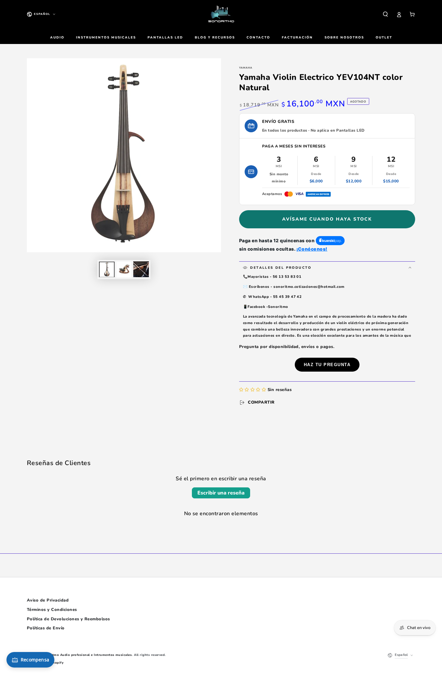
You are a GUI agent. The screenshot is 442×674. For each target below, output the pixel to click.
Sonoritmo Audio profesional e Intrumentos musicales (86, 655)
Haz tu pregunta (327, 364)
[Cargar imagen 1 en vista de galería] (107, 269)
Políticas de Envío (46, 628)
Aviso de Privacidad (48, 600)
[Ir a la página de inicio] (221, 14)
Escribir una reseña (221, 492)
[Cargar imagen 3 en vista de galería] (141, 269)
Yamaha (245, 68)
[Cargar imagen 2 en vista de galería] (124, 269)
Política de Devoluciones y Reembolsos (68, 619)
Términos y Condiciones (52, 610)
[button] (385, 14)
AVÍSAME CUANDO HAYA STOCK (327, 219)
